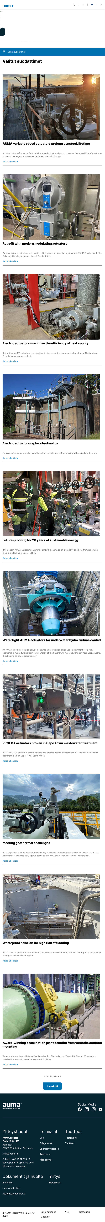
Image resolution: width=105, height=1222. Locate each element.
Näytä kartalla (10, 1153)
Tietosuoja (84, 1212)
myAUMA (8, 1182)
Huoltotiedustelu (11, 1188)
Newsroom (55, 1182)
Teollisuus (45, 1154)
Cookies (45, 1216)
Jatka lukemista (10, 161)
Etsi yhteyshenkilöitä (14, 1193)
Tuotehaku (71, 1137)
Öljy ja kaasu (46, 1143)
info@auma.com (25, 1162)
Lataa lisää (52, 1086)
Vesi (42, 1137)
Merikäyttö (46, 1159)
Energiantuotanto (49, 1148)
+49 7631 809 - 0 (21, 1159)
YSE (67, 1212)
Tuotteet (69, 1143)
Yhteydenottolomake (14, 1166)
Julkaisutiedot (48, 1212)
